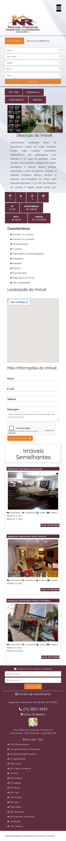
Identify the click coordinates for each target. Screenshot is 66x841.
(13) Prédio (15, 797)
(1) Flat (13, 773)
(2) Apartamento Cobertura (24, 749)
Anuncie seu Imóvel (34, 835)
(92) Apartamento (19, 744)
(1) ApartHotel (17, 758)
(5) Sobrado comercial (21, 816)
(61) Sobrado (16, 811)
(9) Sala (14, 802)
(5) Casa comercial (20, 768)
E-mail (10, 388)
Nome (10, 378)
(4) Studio (15, 821)
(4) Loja (14, 792)
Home (8, 835)
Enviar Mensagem (19, 438)
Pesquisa (33, 81)
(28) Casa (15, 763)
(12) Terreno (16, 826)
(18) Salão (15, 806)
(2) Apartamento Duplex (22, 753)
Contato (50, 835)
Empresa (17, 835)
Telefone (11, 399)
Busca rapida (14, 40)
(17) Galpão (16, 778)
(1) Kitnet (14, 787)
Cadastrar (31, 686)
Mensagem (13, 409)
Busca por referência (38, 40)
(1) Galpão (15, 782)
